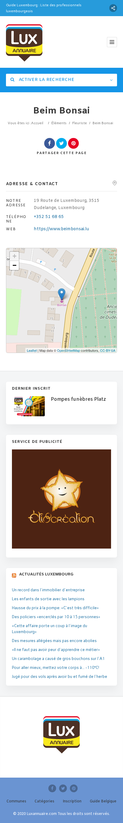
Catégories (44, 801)
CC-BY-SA (107, 350)
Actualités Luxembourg (46, 574)
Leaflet (32, 350)
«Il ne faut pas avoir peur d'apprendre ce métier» (56, 649)
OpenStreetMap (68, 350)
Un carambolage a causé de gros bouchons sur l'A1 (58, 658)
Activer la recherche (45, 80)
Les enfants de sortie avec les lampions (48, 599)
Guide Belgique (103, 801)
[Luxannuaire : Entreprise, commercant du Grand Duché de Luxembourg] (24, 42)
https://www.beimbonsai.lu (61, 229)
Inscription (72, 801)
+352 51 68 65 (49, 217)
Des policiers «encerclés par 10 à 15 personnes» (56, 617)
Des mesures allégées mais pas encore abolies (54, 640)
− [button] (14, 265)
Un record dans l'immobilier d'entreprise (48, 590)
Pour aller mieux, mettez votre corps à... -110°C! (55, 667)
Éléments (59, 123)
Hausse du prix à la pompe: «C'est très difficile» (55, 608)
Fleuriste (79, 123)
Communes (16, 801)
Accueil (37, 123)
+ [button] (14, 256)
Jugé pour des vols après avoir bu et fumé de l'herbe (59, 676)
